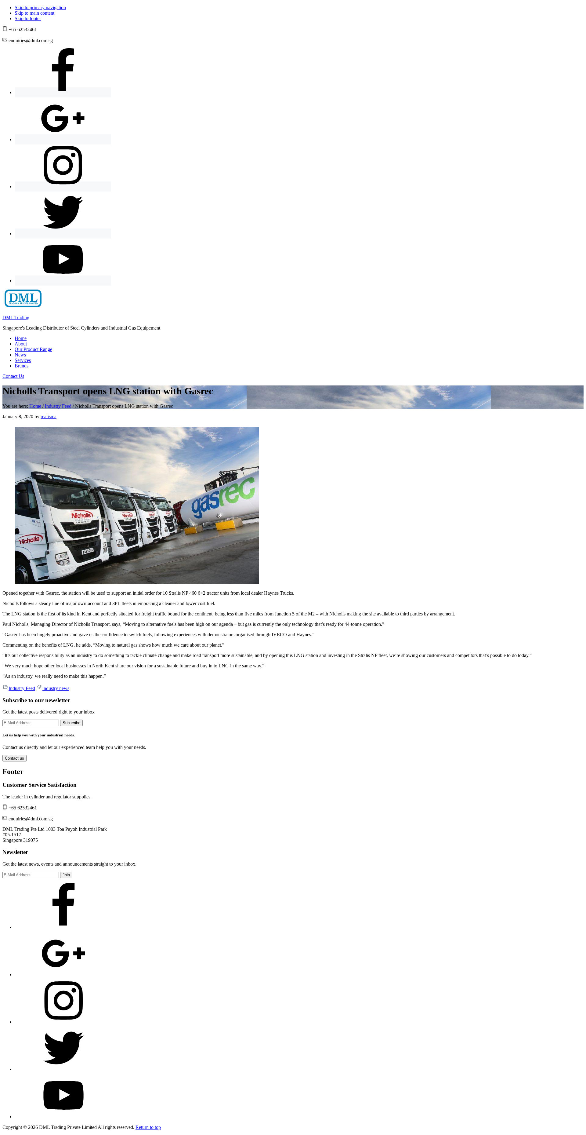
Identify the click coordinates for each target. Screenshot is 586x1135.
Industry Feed (22, 688)
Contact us (14, 758)
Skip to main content (34, 13)
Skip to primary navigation (40, 7)
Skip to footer (28, 18)
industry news (55, 688)
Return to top (148, 1127)
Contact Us (13, 376)
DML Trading (15, 317)
